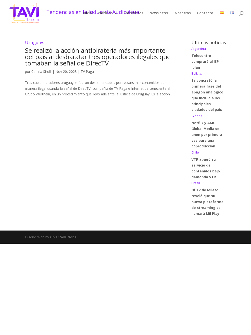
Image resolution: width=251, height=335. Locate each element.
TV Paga (87, 71)
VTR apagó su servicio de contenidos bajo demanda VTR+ (205, 165)
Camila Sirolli (41, 71)
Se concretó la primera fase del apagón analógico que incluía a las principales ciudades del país (207, 92)
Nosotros (183, 13)
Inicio (87, 13)
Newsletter (159, 13)
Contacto (205, 13)
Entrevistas (133, 13)
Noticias (105, 13)
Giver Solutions (63, 237)
